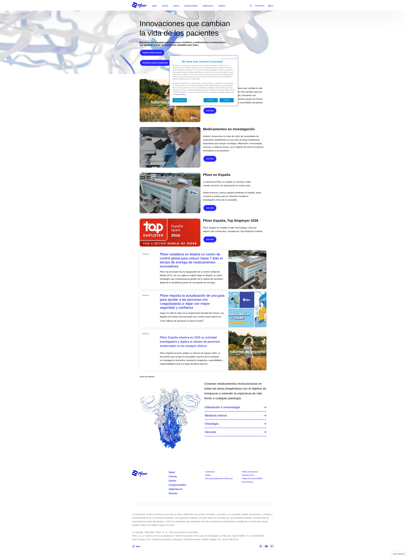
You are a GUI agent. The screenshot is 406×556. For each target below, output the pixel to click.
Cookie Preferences (399, 554)
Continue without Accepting (228, 58)
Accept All (210, 100)
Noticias (173, 493)
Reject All (227, 100)
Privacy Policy (180, 94)
